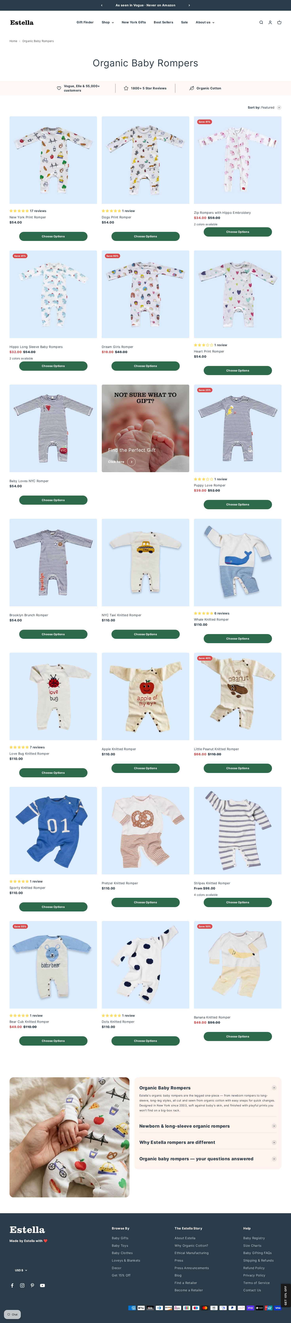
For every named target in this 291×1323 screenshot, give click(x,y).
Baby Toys (120, 1246)
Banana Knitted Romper (212, 1017)
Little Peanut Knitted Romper (216, 749)
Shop (106, 22)
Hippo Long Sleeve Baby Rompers (36, 347)
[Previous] (101, 5)
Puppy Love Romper (209, 485)
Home (13, 41)
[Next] (189, 5)
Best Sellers (163, 22)
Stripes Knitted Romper (212, 883)
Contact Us (252, 1290)
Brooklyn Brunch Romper (29, 615)
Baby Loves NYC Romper (29, 481)
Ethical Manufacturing (192, 1253)
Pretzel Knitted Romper (120, 883)
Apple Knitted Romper (119, 749)
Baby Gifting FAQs (257, 1253)
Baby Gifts (120, 1238)
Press (179, 1260)
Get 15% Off (121, 1275)
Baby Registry (254, 1238)
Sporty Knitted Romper (28, 888)
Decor (116, 1268)
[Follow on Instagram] (22, 1285)
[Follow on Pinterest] (32, 1285)
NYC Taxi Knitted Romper (121, 615)
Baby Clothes (122, 1253)
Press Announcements (192, 1268)
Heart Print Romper (209, 351)
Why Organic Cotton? (191, 1246)
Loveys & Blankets (126, 1260)
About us (203, 22)
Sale (184, 22)
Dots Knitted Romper (118, 1022)
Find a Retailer (186, 1283)
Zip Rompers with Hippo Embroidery (222, 213)
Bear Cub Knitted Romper (29, 1022)
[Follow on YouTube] (42, 1285)
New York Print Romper (28, 217)
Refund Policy (254, 1268)
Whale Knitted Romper (211, 619)
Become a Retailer (189, 1290)
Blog (178, 1275)
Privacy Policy (254, 1275)
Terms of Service (256, 1283)
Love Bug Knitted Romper (29, 754)
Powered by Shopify (46, 1308)
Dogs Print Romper (116, 217)
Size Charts (252, 1246)
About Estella (185, 1238)
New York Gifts (134, 22)
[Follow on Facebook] (12, 1285)
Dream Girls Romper (117, 347)
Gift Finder (85, 22)
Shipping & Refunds (258, 1260)
